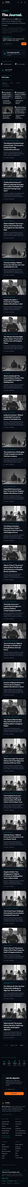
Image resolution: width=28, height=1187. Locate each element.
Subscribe (14, 1093)
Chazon (4, 1126)
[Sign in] (18, 2)
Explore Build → (7, 79)
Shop (16, 1153)
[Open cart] (21, 2)
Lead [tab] (12, 82)
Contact (17, 1151)
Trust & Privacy (19, 1157)
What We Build (5, 1146)
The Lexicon (18, 1124)
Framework (18, 1128)
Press (3, 1158)
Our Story (4, 1149)
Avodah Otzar (5, 1133)
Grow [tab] (18, 82)
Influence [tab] (6, 86)
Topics (17, 1126)
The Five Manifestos (20, 1130)
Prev (6, 1045)
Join (23, 43)
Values (3, 1156)
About (3, 1144)
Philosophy (4, 1153)
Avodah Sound (5, 1121)
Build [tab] (5, 82)
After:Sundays (5, 1124)
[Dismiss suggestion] (25, 1170)
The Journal (18, 1121)
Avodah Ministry (6, 1130)
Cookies (4, 1180)
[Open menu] (25, 2)
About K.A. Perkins (6, 1151)
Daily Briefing (18, 1135)
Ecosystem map (7, 1114)
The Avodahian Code (20, 1133)
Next (21, 1045)
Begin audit (5, 1178)
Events (17, 1155)
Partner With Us (19, 1144)
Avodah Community (6, 1128)
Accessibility (10, 1180)
